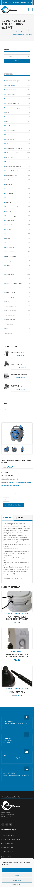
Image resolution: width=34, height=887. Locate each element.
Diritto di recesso (8, 835)
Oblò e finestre (17, 220)
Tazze (17, 301)
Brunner (7, 409)
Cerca (17, 61)
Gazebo (17, 180)
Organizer (17, 229)
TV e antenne (17, 324)
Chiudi (17, 875)
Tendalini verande (17, 310)
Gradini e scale (17, 189)
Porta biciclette (17, 247)
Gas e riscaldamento (17, 175)
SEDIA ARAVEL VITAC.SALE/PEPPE (16, 363)
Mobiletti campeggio (17, 216)
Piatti (17, 243)
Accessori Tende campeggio (17, 108)
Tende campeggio (17, 315)
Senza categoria (17, 279)
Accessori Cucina (17, 94)
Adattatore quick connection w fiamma (17, 618)
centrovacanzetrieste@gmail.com (23, 2)
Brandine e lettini (17, 130)
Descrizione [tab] (7, 517)
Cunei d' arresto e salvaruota (17, 148)
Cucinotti (17, 144)
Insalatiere (17, 198)
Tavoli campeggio (17, 297)
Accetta (17, 870)
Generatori (17, 184)
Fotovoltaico (17, 162)
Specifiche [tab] (19, 518)
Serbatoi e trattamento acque (17, 283)
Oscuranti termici (17, 234)
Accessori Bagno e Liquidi (17, 81)
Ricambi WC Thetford (17, 252)
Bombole (17, 126)
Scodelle (17, 270)
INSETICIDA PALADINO (17, 353)
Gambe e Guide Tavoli (17, 171)
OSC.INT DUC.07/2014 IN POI (19, 375)
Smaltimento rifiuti (9, 847)
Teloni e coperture (17, 306)
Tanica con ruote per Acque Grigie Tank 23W (17, 655)
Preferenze (17, 880)
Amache (17, 112)
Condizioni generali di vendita (12, 839)
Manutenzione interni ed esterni (17, 207)
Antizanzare (17, 117)
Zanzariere (17, 333)
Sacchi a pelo (17, 261)
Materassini (17, 211)
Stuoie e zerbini (17, 288)
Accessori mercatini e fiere (17, 103)
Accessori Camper (28, 31)
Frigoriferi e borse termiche (17, 166)
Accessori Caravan (17, 90)
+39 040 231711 (7, 2)
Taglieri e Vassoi (17, 292)
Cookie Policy (16, 884)
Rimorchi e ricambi (17, 256)
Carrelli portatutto (17, 135)
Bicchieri (17, 121)
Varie (17, 328)
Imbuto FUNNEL (17, 692)
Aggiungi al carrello (13, 505)
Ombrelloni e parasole (17, 225)
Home (14, 31)
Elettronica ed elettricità (17, 153)
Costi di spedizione (9, 843)
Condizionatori (17, 139)
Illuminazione (17, 193)
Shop (19, 31)
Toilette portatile (17, 319)
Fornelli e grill (17, 157)
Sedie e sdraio (17, 274)
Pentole (17, 238)
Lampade (17, 202)
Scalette (17, 265)
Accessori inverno (17, 99)
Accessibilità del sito (9, 851)
